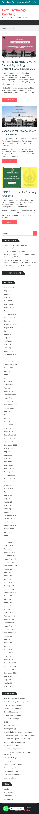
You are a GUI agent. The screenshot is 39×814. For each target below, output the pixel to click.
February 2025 (9, 348)
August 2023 (9, 408)
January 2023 (9, 432)
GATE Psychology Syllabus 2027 (16, 251)
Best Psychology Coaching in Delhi (17, 702)
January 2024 (9, 391)
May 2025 (7, 338)
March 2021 (8, 505)
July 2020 (8, 532)
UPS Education (23, 73)
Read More (10, 99)
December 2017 (10, 623)
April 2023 (8, 422)
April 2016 (8, 683)
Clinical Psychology (9, 75)
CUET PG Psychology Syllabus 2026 (18, 266)
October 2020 (9, 522)
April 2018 (8, 609)
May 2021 (7, 499)
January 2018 (9, 619)
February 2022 (9, 468)
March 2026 (8, 304)
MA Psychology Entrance (14, 749)
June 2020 (8, 535)
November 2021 (10, 478)
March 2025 (8, 344)
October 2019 (9, 562)
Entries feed (9, 792)
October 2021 (9, 482)
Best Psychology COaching (14, 698)
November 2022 (10, 438)
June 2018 (8, 603)
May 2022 (7, 458)
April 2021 (8, 502)
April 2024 (8, 381)
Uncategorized (21, 143)
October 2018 (9, 589)
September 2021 (10, 485)
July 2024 (7, 371)
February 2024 (9, 388)
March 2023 (8, 425)
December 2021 (10, 475)
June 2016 (8, 676)
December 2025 (10, 314)
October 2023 (9, 401)
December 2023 (10, 395)
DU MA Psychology (11, 719)
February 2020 (9, 549)
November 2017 (10, 626)
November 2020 (10, 519)
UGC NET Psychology (12, 775)
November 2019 (10, 559)
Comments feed (10, 796)
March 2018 (8, 613)
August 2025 (9, 328)
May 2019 (7, 579)
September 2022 (10, 445)
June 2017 (8, 643)
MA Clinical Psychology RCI (14, 742)
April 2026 (8, 301)
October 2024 (9, 361)
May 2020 (8, 539)
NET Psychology (10, 758)
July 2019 (7, 572)
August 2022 (9, 448)
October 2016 (9, 670)
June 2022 (8, 455)
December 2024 (10, 354)
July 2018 (7, 599)
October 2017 (9, 629)
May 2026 (7, 297)
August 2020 (9, 529)
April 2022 (8, 462)
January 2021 (9, 512)
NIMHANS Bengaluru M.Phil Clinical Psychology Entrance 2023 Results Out (19, 65)
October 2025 (9, 321)
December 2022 (10, 435)
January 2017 (9, 660)
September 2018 (10, 592)
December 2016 (10, 663)
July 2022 (7, 452)
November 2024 (10, 358)
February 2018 (9, 616)
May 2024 (7, 378)
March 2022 (8, 465)
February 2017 (9, 656)
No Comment (18, 84)
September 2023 (10, 405)
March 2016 (8, 686)
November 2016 (10, 666)
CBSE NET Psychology (12, 709)
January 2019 (9, 586)
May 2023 (7, 418)
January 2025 (9, 351)
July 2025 (7, 331)
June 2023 (8, 415)
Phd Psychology (10, 761)
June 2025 (8, 334)
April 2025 (8, 341)
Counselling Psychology (21, 141)
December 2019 (10, 556)
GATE (6, 722)
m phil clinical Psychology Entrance (18, 732)
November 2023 (10, 398)
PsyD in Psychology (11, 771)
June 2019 (8, 576)
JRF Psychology (10, 729)
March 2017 (8, 653)
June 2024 (8, 375)
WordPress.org (10, 799)
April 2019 (8, 582)
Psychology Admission (13, 764)
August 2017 (8, 636)
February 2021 (9, 509)
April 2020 (8, 542)
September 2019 (10, 566)
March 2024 (8, 385)
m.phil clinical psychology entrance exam (20, 735)
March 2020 (8, 546)
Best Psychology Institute (14, 705)
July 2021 (7, 492)
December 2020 (10, 515)
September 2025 (10, 324)
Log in (6, 789)
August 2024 (9, 368)
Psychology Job (8, 143)
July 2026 (7, 291)
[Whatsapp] (6, 808)
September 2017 (10, 633)
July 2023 (7, 411)
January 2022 (9, 472)
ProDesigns (26, 810)
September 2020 (10, 525)
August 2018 (8, 596)
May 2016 (7, 680)
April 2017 (8, 649)
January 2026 (9, 311)
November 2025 (10, 318)
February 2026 (9, 308)
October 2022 (9, 442)
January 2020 (9, 552)
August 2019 (9, 569)
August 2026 (9, 287)
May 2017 (7, 646)
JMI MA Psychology (11, 725)
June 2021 (8, 495)
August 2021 (8, 489)
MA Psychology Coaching (14, 745)
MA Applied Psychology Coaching (17, 739)
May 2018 (7, 606)
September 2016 (10, 673)
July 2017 (7, 639)
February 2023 (9, 428)
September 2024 (10, 365)
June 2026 (8, 294)
